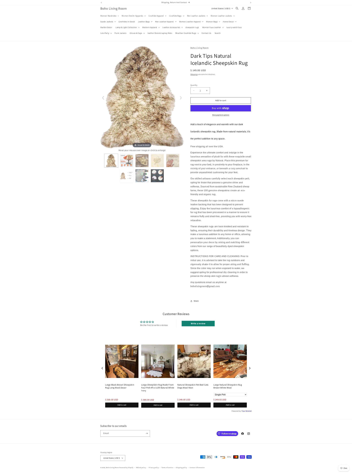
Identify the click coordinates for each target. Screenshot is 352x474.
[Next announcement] (251, 2)
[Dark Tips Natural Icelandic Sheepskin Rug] (111, 160)
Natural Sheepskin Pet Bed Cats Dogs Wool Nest (192, 386)
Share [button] (196, 301)
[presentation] (102, 368)
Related (249, 411)
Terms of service (167, 468)
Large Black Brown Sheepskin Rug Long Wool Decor (119, 386)
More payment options (220, 115)
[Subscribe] (147, 433)
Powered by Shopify (126, 468)
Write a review (198, 323)
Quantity (193, 85)
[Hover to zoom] (142, 97)
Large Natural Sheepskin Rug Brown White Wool (227, 386)
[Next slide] (181, 98)
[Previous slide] (103, 98)
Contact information (197, 468)
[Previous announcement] (101, 2)
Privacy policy (154, 468)
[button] (109, 16)
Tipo (243, 411)
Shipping (193, 74)
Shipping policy (181, 468)
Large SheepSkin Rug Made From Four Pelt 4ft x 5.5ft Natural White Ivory (157, 387)
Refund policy (141, 468)
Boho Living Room (112, 468)
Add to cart (121, 405)
